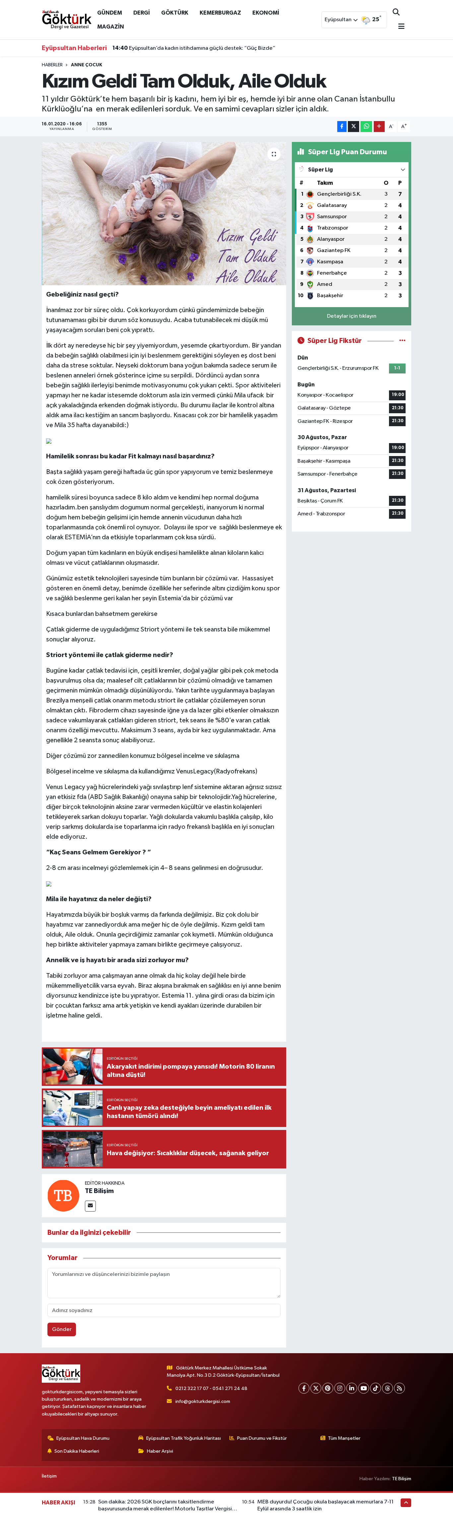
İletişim (49, 1476)
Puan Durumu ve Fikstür (262, 1438)
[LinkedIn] (351, 1388)
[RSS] (399, 1388)
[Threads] (387, 1388)
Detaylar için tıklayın (351, 316)
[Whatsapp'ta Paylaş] (366, 126)
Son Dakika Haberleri (76, 1451)
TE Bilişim (99, 1191)
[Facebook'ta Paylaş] (342, 126)
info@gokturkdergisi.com (202, 1401)
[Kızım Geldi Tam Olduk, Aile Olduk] (164, 213)
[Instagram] (339, 1388)
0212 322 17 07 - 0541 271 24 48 (211, 1388)
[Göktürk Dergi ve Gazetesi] (67, 19)
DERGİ (141, 13)
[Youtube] (363, 1388)
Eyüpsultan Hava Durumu (82, 1438)
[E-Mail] (90, 1206)
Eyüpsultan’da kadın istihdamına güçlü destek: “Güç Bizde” (193, 48)
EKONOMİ (265, 13)
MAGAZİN (110, 27)
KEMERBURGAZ (220, 13)
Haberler (52, 65)
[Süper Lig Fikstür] (402, 341)
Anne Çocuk (86, 65)
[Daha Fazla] (379, 126)
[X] (315, 1388)
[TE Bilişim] (63, 1195)
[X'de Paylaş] (353, 126)
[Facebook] (303, 1388)
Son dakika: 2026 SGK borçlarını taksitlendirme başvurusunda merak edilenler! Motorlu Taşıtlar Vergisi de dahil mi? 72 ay (165, 1509)
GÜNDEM (109, 13)
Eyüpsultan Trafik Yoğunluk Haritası (183, 1438)
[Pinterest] (327, 1388)
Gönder (62, 1329)
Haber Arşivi (160, 1451)
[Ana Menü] (399, 27)
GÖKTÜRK (174, 13)
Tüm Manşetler (344, 1438)
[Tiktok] (375, 1388)
